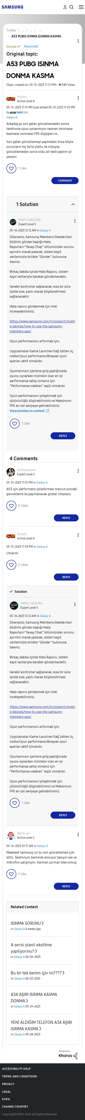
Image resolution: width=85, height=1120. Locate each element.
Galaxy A (11, 117)
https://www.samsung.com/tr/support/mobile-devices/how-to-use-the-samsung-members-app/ (42, 326)
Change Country (15, 1106)
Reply (63, 436)
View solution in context (27, 411)
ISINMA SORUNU (26, 923)
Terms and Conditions (19, 1076)
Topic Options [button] (71, 41)
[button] (71, 98)
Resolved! (31, 46)
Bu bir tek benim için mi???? (36, 972)
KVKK (6, 1099)
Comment (65, 180)
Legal (6, 1092)
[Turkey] (12, 7)
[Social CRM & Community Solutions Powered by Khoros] (68, 1055)
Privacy (8, 1084)
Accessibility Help (16, 1069)
